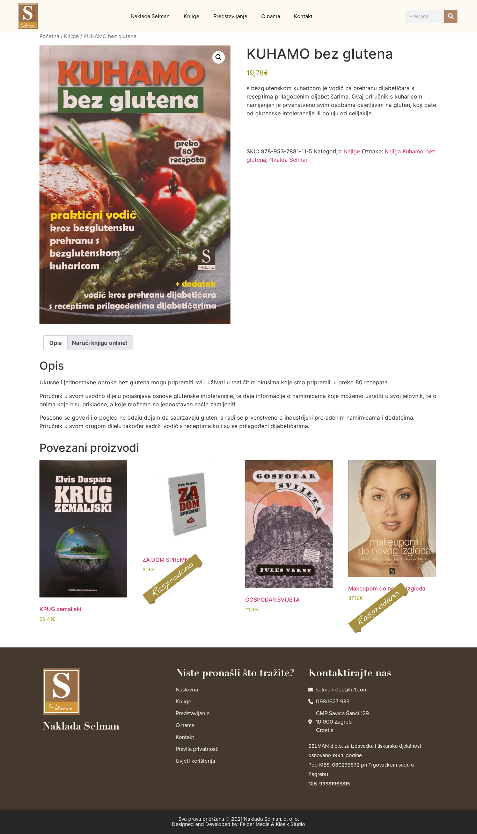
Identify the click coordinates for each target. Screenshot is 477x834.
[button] (218, 57)
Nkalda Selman (289, 159)
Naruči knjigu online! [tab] (99, 342)
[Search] (450, 16)
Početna (49, 36)
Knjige (191, 16)
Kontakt (303, 16)
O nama (270, 16)
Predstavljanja (230, 16)
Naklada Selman (150, 16)
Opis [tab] (55, 342)
